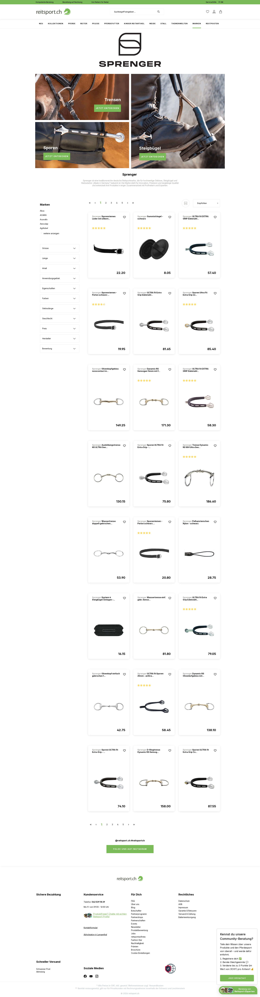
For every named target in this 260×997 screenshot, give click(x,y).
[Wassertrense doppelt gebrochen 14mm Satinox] (108, 554)
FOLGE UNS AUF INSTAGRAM (130, 849)
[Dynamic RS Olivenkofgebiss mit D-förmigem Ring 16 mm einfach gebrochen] (199, 706)
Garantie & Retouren (187, 911)
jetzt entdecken (107, 108)
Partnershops (137, 917)
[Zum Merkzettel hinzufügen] (124, 217)
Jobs (133, 933)
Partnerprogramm (139, 914)
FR (219, 2)
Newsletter (136, 927)
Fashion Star (136, 940)
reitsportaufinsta (138, 937)
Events (134, 924)
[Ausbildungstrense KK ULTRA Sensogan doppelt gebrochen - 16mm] (108, 478)
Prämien (134, 946)
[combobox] (133, 11)
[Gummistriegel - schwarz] (154, 249)
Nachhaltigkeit (137, 943)
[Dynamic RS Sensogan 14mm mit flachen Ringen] (154, 401)
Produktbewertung (139, 930)
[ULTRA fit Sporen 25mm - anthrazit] (154, 706)
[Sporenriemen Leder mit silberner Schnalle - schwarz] (108, 249)
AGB (180, 904)
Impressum (183, 907)
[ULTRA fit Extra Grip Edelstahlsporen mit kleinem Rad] (199, 630)
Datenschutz (184, 901)
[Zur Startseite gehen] (53, 11)
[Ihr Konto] (214, 11)
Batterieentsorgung (187, 917)
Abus (42, 211)
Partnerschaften (138, 920)
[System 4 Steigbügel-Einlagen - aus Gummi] (108, 630)
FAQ (133, 901)
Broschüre (135, 950)
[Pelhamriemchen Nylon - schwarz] (199, 554)
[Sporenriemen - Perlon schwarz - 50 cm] (154, 554)
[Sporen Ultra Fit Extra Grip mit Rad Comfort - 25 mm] (199, 325)
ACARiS (43, 215)
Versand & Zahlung (186, 914)
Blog (133, 907)
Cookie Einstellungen (140, 953)
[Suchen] (160, 11)
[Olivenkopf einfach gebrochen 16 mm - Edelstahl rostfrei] (108, 706)
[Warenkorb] (220, 11)
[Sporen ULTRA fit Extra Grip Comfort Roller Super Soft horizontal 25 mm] (199, 782)
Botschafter (136, 911)
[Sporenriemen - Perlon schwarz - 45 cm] (108, 325)
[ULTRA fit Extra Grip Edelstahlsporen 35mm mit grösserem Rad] (154, 325)
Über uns (135, 904)
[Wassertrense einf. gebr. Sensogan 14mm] (154, 630)
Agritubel (44, 228)
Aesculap (44, 224)
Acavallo (44, 219)
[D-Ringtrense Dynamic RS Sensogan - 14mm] (154, 782)
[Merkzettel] (207, 11)
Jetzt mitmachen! (237, 978)
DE (222, 2)
